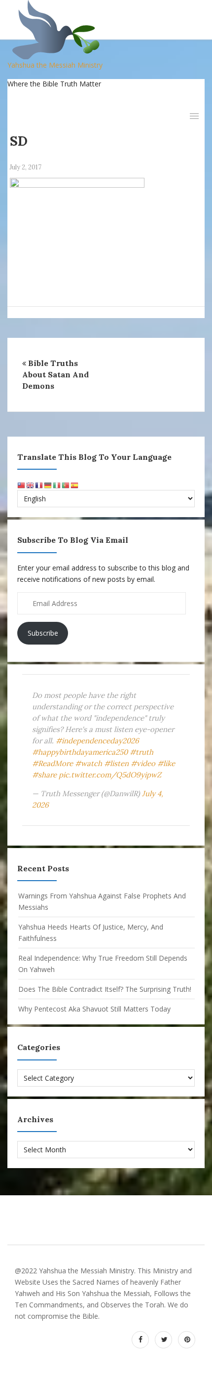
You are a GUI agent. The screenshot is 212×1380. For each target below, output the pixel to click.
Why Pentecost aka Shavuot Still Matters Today (94, 1009)
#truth (141, 752)
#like (166, 763)
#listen (116, 763)
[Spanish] (75, 484)
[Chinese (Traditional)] (21, 484)
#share (44, 774)
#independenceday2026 (97, 740)
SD (19, 140)
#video (143, 763)
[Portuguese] (66, 484)
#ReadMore (52, 763)
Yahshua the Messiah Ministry (55, 65)
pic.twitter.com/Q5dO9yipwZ (110, 774)
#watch (88, 763)
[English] (30, 484)
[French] (39, 484)
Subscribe (43, 633)
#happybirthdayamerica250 (80, 752)
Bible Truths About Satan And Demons (55, 374)
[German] (48, 484)
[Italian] (57, 484)
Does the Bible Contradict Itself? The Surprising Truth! (104, 989)
